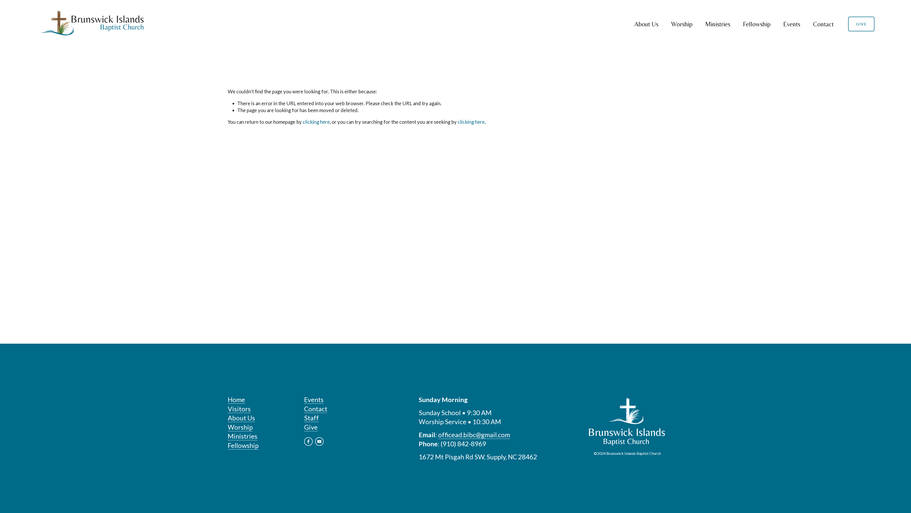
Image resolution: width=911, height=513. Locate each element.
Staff (311, 418)
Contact (823, 24)
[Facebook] (308, 441)
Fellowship (757, 24)
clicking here (316, 122)
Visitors (239, 409)
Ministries (717, 24)
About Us (646, 24)
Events (791, 24)
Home (236, 400)
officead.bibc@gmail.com (474, 435)
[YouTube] (319, 441)
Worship (682, 24)
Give (861, 24)
